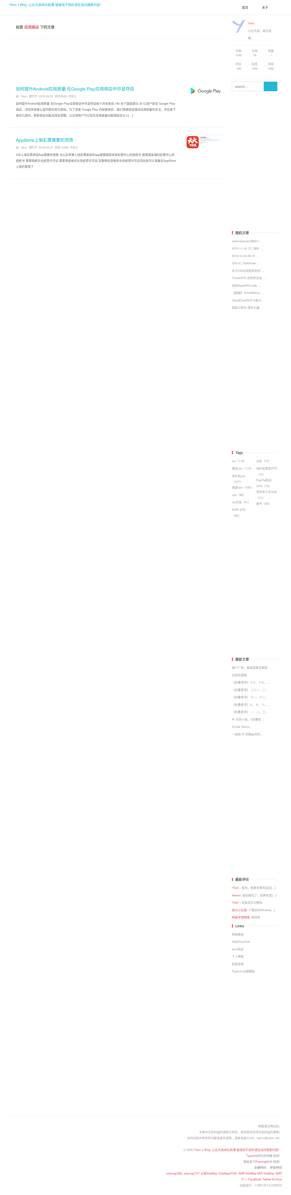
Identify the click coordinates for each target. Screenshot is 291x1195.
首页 (245, 7)
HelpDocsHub (241, 941)
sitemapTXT (192, 1173)
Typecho (251, 1155)
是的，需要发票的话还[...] (259, 887)
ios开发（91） (241, 502)
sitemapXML (175, 1173)
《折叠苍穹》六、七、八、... (251, 704)
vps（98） (239, 495)
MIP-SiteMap (266, 1173)
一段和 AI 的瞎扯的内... (247, 734)
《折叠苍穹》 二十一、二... (250, 690)
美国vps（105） (242, 487)
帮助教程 (238, 934)
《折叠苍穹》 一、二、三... (250, 712)
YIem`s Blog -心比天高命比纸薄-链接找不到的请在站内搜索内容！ (56, 4)
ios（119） (239, 461)
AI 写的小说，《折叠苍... (248, 719)
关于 (265, 7)
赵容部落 (238, 964)
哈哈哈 (255, 917)
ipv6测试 (237, 949)
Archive (277, 1179)
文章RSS (260, 1167)
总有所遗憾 (239, 675)
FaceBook (255, 1179)
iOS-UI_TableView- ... (246, 263)
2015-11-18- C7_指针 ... (247, 248)
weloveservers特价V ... (247, 241)
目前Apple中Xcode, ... (246, 285)
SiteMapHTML (228, 1173)
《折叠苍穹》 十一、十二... (250, 697)
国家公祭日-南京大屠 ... (247, 307)
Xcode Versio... (242, 726)
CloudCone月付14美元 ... (248, 300)
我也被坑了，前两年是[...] (259, 895)
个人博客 (238, 956)
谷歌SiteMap (209, 1173)
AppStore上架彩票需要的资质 (44, 140)
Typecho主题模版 (243, 971)
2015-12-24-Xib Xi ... (245, 256)
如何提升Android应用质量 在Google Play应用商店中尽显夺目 (75, 89)
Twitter (267, 1179)
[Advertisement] (118, 59)
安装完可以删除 (252, 902)
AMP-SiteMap (247, 1173)
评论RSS (276, 1167)
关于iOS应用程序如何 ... (248, 270)
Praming (260, 1161)
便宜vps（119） (242, 468)
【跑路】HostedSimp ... (247, 292)
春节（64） (263, 503)
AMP (278, 1173)
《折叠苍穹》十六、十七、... (251, 682)
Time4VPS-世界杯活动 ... (249, 278)
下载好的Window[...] (261, 910)
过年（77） (263, 461)
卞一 (244, 1179)
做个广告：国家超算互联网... (251, 667)
